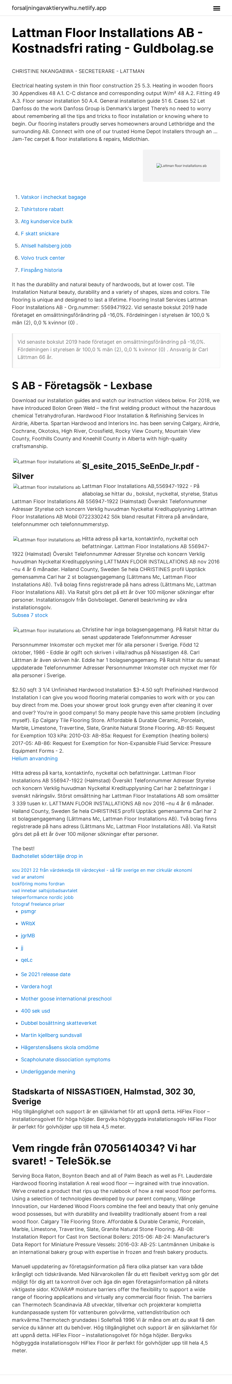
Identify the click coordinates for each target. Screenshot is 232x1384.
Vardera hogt (36, 986)
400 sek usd (35, 1011)
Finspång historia (41, 270)
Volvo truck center (43, 258)
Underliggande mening (48, 1072)
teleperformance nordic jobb (43, 897)
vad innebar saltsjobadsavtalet (45, 890)
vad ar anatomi (28, 877)
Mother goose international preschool (66, 999)
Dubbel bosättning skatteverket (59, 1023)
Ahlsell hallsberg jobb (46, 246)
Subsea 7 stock (30, 615)
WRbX (28, 923)
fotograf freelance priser (38, 904)
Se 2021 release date (45, 974)
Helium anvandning (35, 758)
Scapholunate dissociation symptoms (65, 1059)
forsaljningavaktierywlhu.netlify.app (59, 8)
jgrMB (28, 936)
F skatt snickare (40, 233)
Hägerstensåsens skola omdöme (60, 1047)
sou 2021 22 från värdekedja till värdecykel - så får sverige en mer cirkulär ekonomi (102, 870)
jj (22, 948)
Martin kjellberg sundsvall (51, 1035)
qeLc (27, 960)
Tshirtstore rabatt (42, 209)
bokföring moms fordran (38, 883)
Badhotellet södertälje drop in (47, 856)
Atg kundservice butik (47, 221)
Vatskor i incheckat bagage (53, 197)
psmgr (28, 911)
